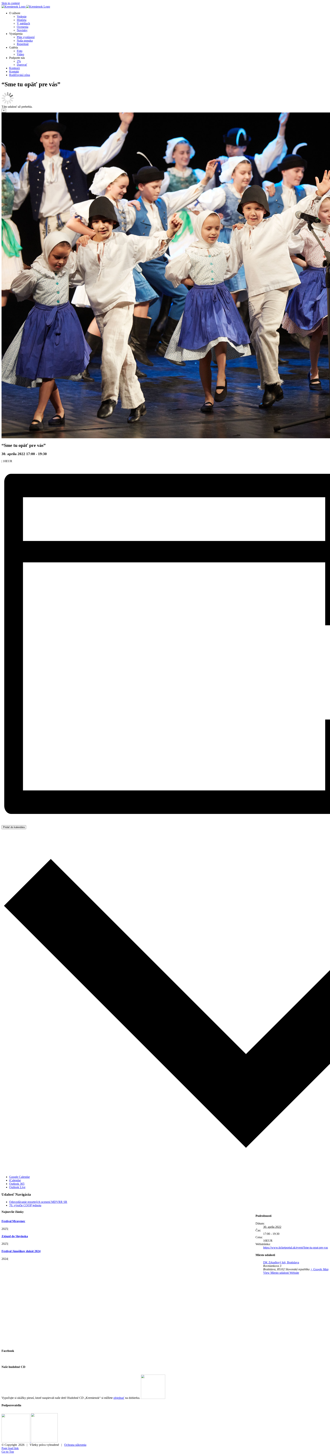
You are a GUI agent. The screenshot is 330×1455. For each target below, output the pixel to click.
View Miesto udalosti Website (281, 1272)
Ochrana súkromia (75, 1444)
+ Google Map (319, 1269)
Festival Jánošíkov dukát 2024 (21, 1251)
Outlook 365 (16, 1183)
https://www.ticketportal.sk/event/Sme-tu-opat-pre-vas (295, 1247)
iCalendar (15, 1180)
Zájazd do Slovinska (15, 1236)
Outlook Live (17, 1187)
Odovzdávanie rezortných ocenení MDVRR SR (38, 1201)
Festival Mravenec (13, 1221)
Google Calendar (19, 1176)
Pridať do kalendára (14, 827)
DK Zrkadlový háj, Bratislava (281, 1262)
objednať (118, 1397)
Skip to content (11, 3)
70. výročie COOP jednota (25, 1205)
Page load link (10, 1448)
